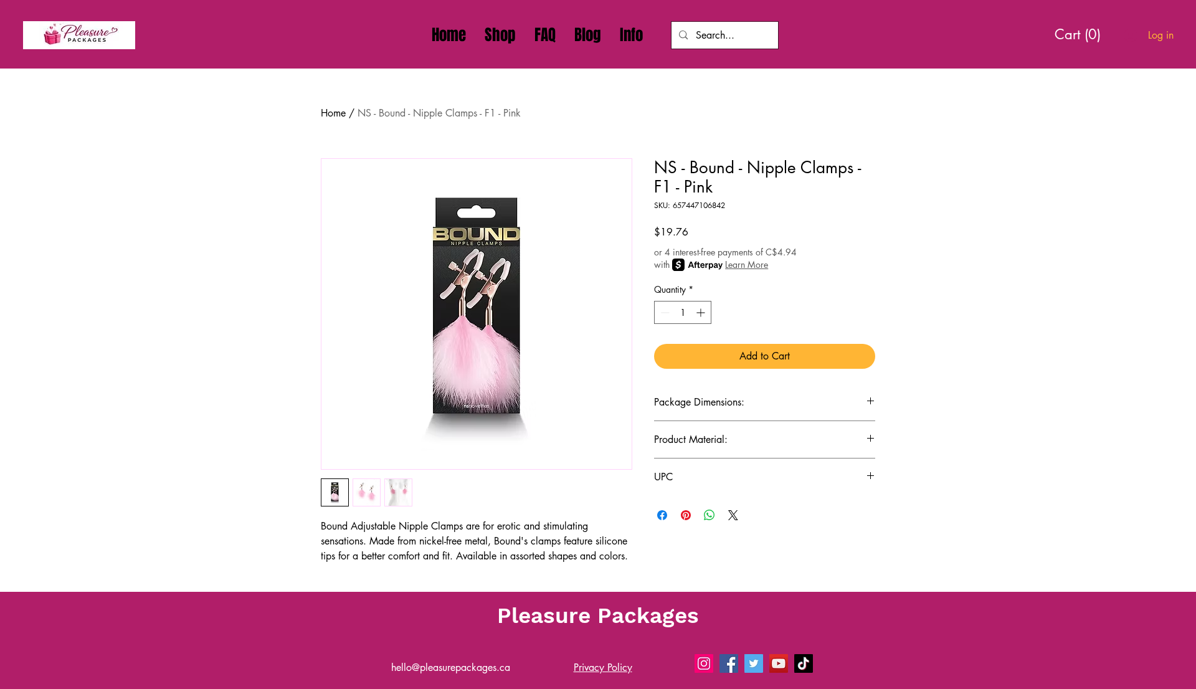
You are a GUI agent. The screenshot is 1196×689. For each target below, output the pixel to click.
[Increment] (702, 312)
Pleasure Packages (598, 615)
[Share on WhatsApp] (709, 515)
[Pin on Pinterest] (685, 515)
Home (333, 113)
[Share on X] (733, 515)
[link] (1082, 34)
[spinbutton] (683, 312)
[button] (631, 35)
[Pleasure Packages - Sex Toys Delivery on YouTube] (778, 663)
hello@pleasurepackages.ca (450, 667)
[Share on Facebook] (662, 515)
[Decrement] (664, 312)
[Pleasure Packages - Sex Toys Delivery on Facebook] (728, 663)
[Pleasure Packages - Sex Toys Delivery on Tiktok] (803, 663)
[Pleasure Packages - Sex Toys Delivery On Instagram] (704, 663)
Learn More (746, 264)
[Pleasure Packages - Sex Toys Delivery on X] (753, 663)
